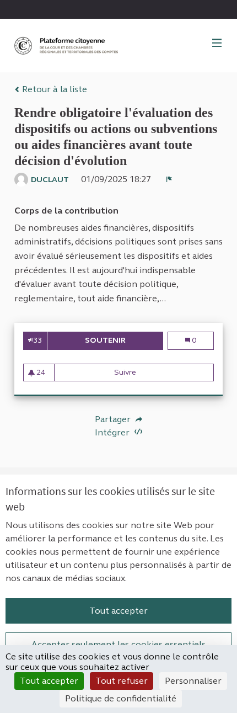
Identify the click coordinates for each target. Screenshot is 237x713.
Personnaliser (193, 680)
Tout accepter (118, 610)
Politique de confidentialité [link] (120, 698)
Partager (114, 419)
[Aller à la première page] (67, 45)
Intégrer (113, 432)
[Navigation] (217, 44)
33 (37, 340)
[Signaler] (169, 179)
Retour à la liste (53, 89)
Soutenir (124, 340)
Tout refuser (121, 680)
